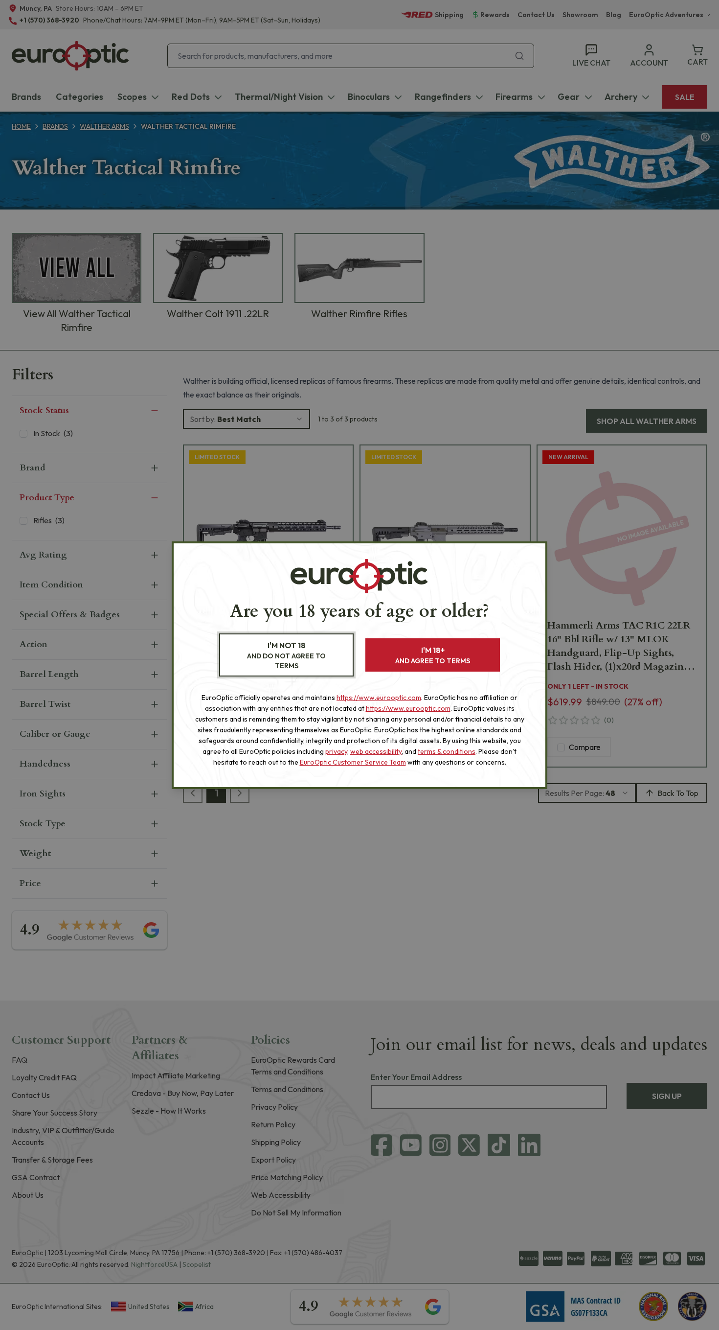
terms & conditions (446, 751)
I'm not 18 (286, 655)
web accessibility (376, 751)
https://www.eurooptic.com (379, 697)
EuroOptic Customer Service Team (353, 762)
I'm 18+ (432, 655)
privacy (336, 751)
